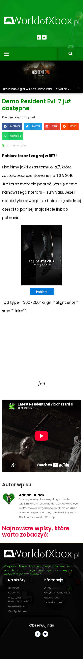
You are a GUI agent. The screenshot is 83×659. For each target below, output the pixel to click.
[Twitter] (44, 37)
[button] (12, 126)
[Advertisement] (41, 352)
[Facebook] (39, 37)
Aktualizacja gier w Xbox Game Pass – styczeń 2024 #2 (38, 89)
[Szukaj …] (70, 54)
